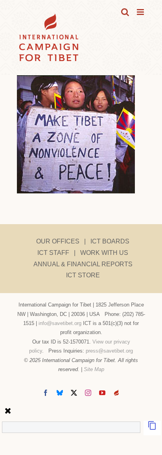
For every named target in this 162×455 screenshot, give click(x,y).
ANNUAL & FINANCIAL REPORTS (83, 264)
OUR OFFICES (57, 241)
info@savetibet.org (60, 323)
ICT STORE (83, 275)
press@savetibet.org (109, 351)
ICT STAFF (53, 252)
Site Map (94, 369)
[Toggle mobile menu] (141, 12)
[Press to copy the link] (152, 428)
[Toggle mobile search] (125, 12)
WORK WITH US (104, 252)
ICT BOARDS (109, 241)
